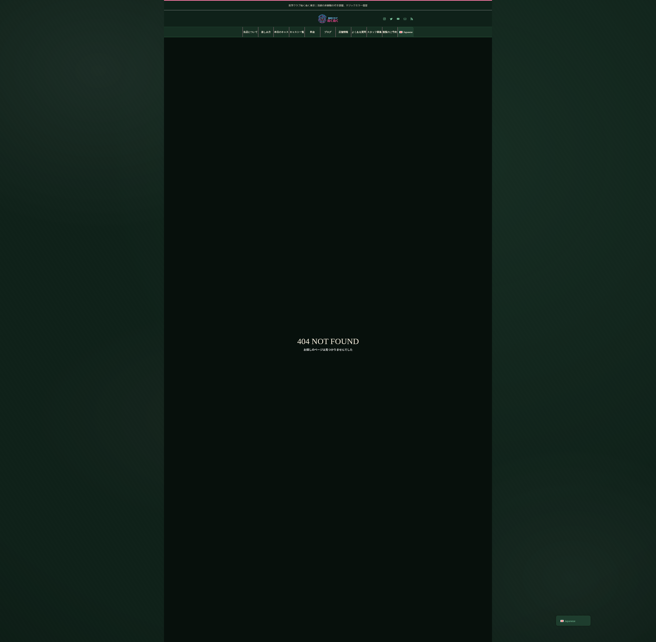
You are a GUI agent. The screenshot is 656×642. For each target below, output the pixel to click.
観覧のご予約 (390, 32)
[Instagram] (384, 19)
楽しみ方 (266, 32)
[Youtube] (398, 19)
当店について (250, 32)
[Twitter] (391, 19)
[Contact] (405, 19)
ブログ (327, 32)
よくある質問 (359, 32)
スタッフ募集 (374, 32)
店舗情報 (343, 32)
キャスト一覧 (297, 32)
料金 (312, 32)
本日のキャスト (281, 34)
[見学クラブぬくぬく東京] (328, 18)
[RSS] (411, 19)
